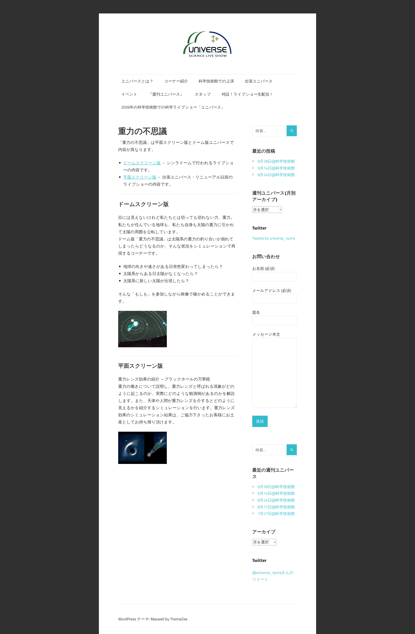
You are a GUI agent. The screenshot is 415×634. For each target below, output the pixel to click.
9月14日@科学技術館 (276, 168)
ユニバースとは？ (137, 81)
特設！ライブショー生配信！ (247, 94)
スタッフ (203, 94)
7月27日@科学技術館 (276, 513)
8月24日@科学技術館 (276, 175)
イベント (129, 94)
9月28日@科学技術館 (276, 161)
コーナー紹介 (176, 81)
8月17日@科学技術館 (276, 507)
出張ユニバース (259, 81)
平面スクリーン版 (139, 177)
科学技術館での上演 (216, 81)
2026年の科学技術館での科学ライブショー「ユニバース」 (173, 107)
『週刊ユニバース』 (166, 94)
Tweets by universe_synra (273, 238)
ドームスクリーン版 (142, 163)
